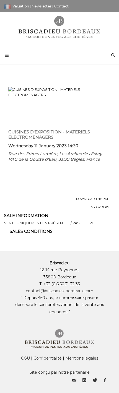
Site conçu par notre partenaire (60, 372)
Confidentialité (47, 358)
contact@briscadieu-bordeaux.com (59, 290)
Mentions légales (81, 358)
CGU (25, 358)
